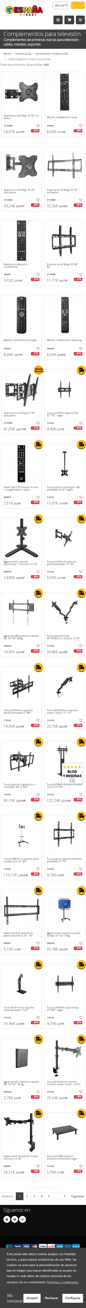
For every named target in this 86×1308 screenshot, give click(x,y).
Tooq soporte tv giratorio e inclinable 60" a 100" (19, 786)
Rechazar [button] (51, 1298)
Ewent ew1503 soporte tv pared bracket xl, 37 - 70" (18, 934)
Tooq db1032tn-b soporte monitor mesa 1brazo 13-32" (64, 1083)
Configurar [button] (72, 1298)
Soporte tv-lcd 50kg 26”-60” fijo (62, 265)
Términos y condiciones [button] (62, 1282)
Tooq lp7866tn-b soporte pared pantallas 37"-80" (18, 711)
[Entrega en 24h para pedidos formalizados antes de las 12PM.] (81, 370)
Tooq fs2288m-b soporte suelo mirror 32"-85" (64, 786)
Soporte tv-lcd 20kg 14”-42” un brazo (21, 117)
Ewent (7, 497)
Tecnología (23, 53)
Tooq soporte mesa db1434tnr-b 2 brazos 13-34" (63, 637)
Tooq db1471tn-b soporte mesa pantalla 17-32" (19, 1009)
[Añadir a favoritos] (37, 125)
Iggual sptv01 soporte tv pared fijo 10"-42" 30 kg (21, 1083)
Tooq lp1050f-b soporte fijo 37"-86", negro (62, 1009)
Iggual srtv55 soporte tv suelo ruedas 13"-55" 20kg (63, 934)
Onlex (50, 125)
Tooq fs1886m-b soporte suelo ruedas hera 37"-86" (21, 860)
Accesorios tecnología (52, 53)
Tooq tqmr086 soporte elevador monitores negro (62, 1157)
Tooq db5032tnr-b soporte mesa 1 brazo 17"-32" (62, 711)
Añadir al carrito (23, 140)
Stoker (8, 125)
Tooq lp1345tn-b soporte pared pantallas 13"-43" (61, 563)
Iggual (8, 571)
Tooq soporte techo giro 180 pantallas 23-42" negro (63, 488)
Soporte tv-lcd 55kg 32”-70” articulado (19, 414)
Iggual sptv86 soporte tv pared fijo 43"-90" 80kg (21, 637)
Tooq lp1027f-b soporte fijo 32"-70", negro (62, 414)
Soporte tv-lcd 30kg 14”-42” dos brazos (19, 191)
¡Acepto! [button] (32, 1298)
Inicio (7, 53)
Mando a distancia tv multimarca (16, 265)
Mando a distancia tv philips (20, 340)
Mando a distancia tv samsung (64, 340)
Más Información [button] (15, 1298)
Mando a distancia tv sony (62, 117)
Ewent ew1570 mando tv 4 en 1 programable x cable (21, 488)
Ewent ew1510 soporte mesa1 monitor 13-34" (21, 1157)
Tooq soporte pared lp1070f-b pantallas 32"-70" (64, 860)
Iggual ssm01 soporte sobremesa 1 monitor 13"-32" (21, 563)
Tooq (50, 422)
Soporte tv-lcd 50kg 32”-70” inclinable (62, 191)
